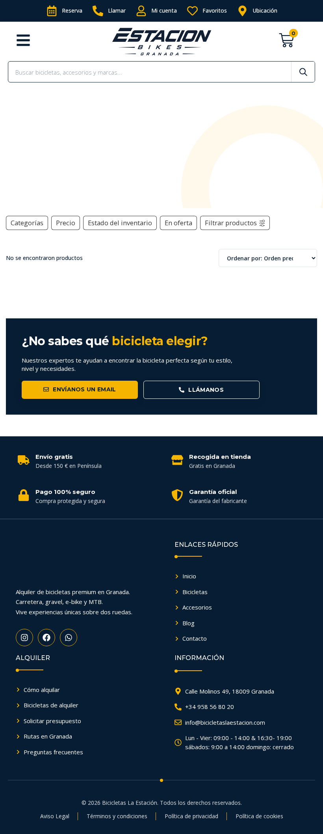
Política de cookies (259, 816)
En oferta (178, 222)
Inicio (17, 190)
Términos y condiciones (117, 816)
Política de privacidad (191, 816)
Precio (65, 222)
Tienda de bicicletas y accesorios (69, 190)
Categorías (27, 222)
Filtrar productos (231, 222)
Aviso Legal (54, 816)
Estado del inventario (120, 222)
